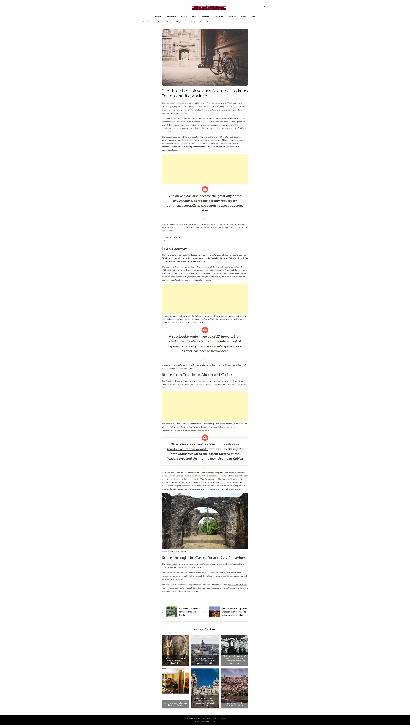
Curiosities (218, 17)
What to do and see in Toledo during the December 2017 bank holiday (205, 701)
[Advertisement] (205, 169)
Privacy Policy (199, 721)
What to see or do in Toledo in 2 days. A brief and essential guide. (205, 660)
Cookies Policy (210, 721)
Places (243, 17)
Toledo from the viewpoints (187, 449)
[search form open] (265, 7)
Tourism (158, 17)
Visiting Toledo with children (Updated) (234, 704)
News (253, 17)
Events (194, 17)
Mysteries (232, 17)
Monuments (171, 17)
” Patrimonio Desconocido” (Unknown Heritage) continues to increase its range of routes (234, 659)
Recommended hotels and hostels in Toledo (175, 704)
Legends (205, 17)
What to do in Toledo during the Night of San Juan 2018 (175, 660)
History (184, 17)
